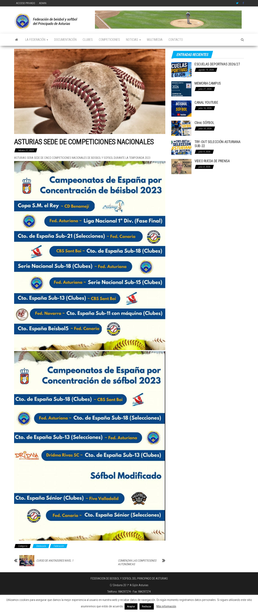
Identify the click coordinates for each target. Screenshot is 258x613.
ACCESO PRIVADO (25, 3)
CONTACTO (176, 40)
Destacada (41, 546)
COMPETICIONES (109, 40)
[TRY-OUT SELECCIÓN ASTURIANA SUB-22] (181, 147)
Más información (166, 606)
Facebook (243, 3)
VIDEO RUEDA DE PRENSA (212, 161)
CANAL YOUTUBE (206, 102)
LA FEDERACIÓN (35, 40)
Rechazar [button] (146, 606)
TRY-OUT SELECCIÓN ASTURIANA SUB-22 (217, 144)
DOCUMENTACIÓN (65, 40)
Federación (58, 546)
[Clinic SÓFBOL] (181, 128)
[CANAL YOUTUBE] (181, 108)
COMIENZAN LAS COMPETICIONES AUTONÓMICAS (137, 562)
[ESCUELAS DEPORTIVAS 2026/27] (181, 69)
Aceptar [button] (131, 606)
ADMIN (42, 3)
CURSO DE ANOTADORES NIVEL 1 (54, 560)
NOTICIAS (132, 40)
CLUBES (88, 40)
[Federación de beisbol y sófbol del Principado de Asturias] (16, 40)
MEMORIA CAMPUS (208, 83)
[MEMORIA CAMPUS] (181, 88)
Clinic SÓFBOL (204, 122)
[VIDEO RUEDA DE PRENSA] (181, 166)
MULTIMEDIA (154, 40)
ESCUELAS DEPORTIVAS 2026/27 (217, 64)
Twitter (237, 3)
